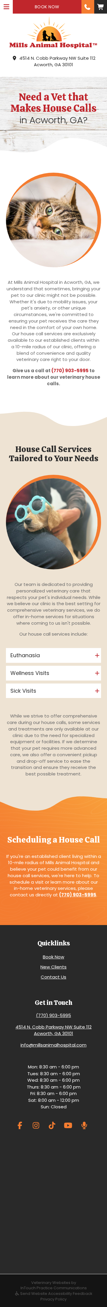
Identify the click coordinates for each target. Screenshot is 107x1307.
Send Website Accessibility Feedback (55, 1293)
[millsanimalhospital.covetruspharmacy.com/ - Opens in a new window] (100, 7)
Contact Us (53, 977)
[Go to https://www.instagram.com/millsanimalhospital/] (36, 1125)
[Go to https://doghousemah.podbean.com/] (84, 1125)
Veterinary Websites (50, 1282)
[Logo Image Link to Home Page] (53, 32)
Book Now (53, 957)
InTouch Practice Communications (54, 1288)
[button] (87, 7)
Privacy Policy (53, 1299)
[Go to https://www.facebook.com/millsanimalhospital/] (20, 1125)
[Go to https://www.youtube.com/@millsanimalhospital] (68, 1125)
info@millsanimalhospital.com (53, 1045)
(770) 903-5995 (70, 370)
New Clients (53, 967)
